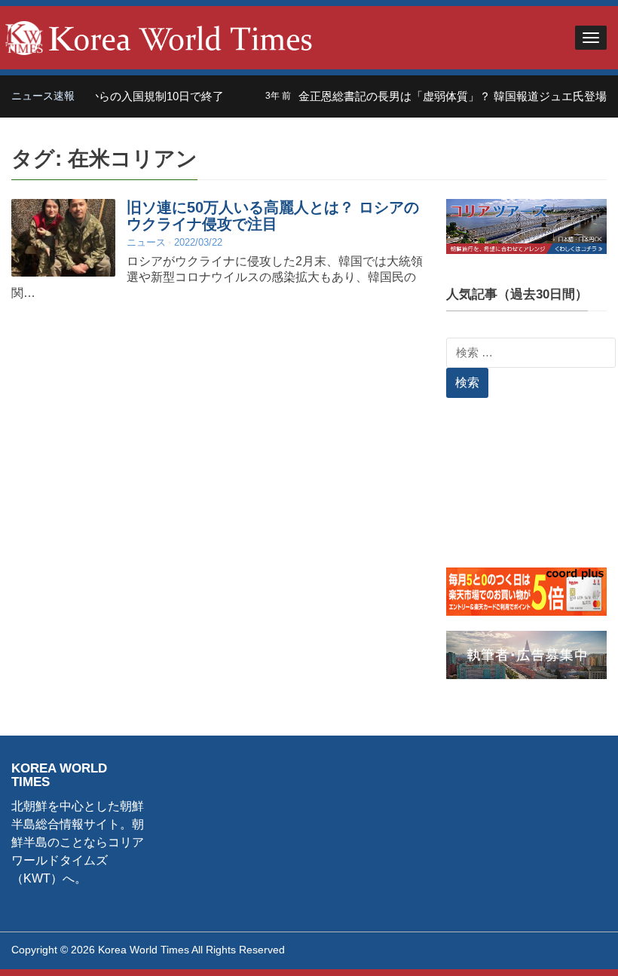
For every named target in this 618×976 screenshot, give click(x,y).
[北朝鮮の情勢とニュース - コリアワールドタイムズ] (159, 36)
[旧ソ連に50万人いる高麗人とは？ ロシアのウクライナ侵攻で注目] (63, 237)
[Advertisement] (526, 492)
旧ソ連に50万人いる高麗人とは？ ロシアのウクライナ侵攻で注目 (273, 215)
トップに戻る (568, 946)
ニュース (146, 242)
